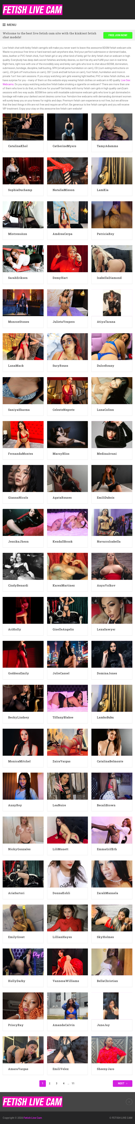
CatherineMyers (64, 146)
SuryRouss (60, 365)
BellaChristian (107, 981)
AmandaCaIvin (64, 1025)
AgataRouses (62, 497)
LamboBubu (105, 717)
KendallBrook (63, 541)
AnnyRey (15, 805)
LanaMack (16, 365)
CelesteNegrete (64, 410)
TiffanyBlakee (63, 717)
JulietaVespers (64, 322)
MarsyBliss (61, 453)
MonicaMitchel (19, 761)
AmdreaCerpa (62, 234)
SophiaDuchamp (20, 190)
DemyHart (60, 278)
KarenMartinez (64, 585)
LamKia (102, 190)
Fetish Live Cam (33, 1117)
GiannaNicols (18, 497)
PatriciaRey (105, 234)
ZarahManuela (107, 893)
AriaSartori (16, 893)
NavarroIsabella (109, 541)
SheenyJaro (105, 1069)
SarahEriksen (18, 278)
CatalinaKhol (18, 146)
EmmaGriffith (107, 849)
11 (73, 1083)
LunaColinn (105, 410)
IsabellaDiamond (109, 278)
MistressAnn (17, 234)
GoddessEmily (18, 673)
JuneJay (103, 1025)
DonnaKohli (61, 893)
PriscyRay (16, 1025)
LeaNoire (59, 805)
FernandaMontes (20, 453)
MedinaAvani (107, 453)
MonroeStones (18, 322)
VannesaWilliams (66, 981)
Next (121, 1083)
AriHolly (14, 629)
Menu (11, 25)
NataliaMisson (64, 190)
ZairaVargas (61, 761)
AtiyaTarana (106, 322)
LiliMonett (60, 849)
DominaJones (107, 673)
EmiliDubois (105, 497)
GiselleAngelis (63, 629)
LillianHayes (62, 937)
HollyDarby (16, 981)
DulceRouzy (105, 365)
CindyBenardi (18, 585)
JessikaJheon (18, 541)
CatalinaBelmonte (110, 761)
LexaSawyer (106, 629)
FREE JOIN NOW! (117, 35)
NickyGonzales (19, 849)
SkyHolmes (105, 937)
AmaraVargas (18, 1069)
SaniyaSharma (19, 410)
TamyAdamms (107, 146)
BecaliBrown (106, 805)
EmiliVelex (61, 1069)
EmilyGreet (16, 937)
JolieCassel (61, 673)
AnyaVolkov (106, 585)
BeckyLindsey (18, 717)
